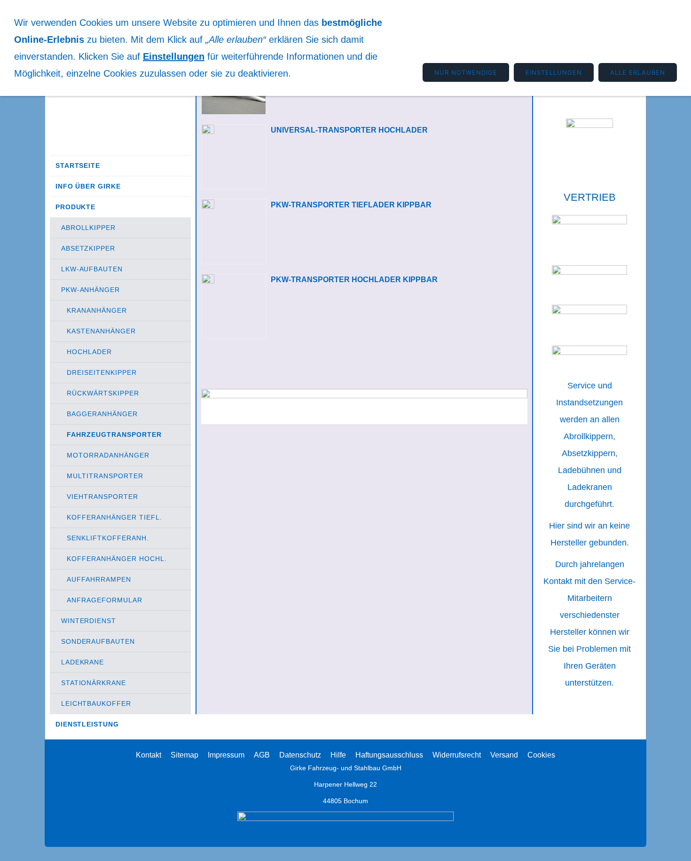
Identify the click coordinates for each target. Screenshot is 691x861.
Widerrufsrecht (456, 755)
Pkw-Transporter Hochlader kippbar (354, 280)
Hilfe (338, 755)
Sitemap (184, 755)
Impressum (226, 755)
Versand (504, 755)
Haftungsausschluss (389, 755)
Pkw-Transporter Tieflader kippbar (351, 205)
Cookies (541, 755)
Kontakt (148, 755)
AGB (262, 755)
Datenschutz (300, 755)
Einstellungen (173, 56)
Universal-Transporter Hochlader (349, 130)
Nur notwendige (465, 72)
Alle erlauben (637, 72)
